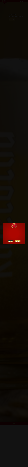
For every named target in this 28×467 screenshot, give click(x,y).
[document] (14, 233)
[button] (1, 465)
